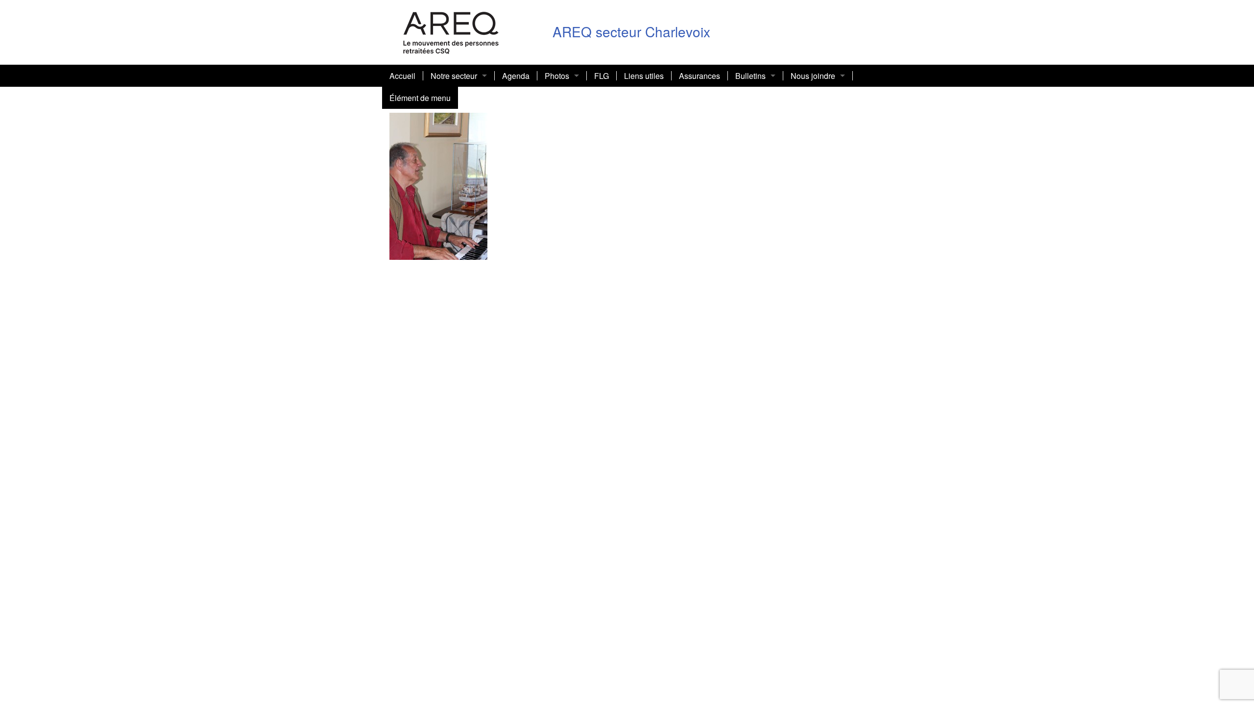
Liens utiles (644, 75)
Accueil (402, 75)
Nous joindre (813, 75)
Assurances (699, 75)
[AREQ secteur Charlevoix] (451, 31)
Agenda (516, 75)
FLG (601, 75)
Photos (557, 75)
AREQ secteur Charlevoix (631, 31)
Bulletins (750, 75)
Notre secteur (454, 75)
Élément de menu (420, 97)
